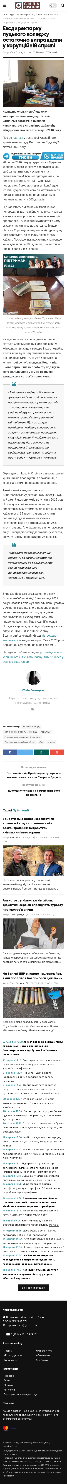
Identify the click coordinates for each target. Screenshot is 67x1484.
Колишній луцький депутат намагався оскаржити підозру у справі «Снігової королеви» (30, 1274)
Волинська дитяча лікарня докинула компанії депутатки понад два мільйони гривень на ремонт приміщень (30, 1202)
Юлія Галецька (18, 52)
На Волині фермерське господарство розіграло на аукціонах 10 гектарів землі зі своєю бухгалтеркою (29, 1259)
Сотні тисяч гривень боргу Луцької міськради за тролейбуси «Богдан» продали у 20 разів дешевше (33, 1127)
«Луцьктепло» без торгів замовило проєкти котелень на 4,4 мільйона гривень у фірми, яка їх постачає (33, 1153)
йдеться (18, 137)
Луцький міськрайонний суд (19, 742)
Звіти (7, 1380)
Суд (41, 742)
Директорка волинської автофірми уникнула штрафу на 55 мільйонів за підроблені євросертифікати (31, 1188)
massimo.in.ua (10, 1446)
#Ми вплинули (44, 1350)
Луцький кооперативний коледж (22, 737)
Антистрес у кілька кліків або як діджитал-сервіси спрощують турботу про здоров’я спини (33, 904)
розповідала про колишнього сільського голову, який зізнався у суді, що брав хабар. (33, 657)
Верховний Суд (31, 726)
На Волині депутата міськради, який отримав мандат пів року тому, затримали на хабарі (33, 1141)
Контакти (9, 1389)
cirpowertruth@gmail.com (21, 1325)
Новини (8, 1350)
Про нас (9, 1375)
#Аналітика (10, 1360)
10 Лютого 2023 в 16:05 (45, 52)
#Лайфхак (42, 1360)
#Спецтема (43, 1355)
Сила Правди (17, 914)
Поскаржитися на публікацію (21, 1394)
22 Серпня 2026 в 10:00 (47, 837)
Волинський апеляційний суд (20, 732)
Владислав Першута (20, 837)
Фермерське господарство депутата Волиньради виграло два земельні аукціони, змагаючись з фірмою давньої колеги (31, 1089)
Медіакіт (9, 1385)
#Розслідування (13, 1355)
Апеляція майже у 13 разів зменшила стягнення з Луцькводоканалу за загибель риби (28, 1103)
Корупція (46, 732)
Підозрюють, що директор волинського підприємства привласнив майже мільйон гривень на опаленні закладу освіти (30, 1167)
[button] (33, 1287)
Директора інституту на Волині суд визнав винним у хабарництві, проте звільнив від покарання (32, 1115)
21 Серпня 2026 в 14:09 (40, 983)
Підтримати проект (23, 1334)
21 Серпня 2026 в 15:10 (39, 914)
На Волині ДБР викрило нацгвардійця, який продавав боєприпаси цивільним (28, 1076)
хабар (51, 742)
